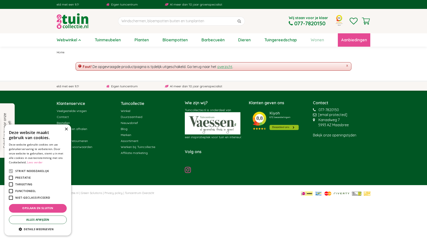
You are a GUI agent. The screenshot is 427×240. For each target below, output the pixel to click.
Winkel (125, 111)
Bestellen (63, 123)
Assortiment (129, 141)
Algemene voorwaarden (74, 147)
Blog (124, 129)
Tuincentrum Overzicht (139, 193)
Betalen (62, 135)
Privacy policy (114, 193)
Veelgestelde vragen (72, 111)
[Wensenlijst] (353, 21)
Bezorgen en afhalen (72, 129)
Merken (126, 135)
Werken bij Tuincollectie (138, 147)
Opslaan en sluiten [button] (37, 208)
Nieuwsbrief (129, 123)
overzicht (224, 66)
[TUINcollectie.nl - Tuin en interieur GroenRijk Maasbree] (72, 21)
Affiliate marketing (134, 153)
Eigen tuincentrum (120, 4)
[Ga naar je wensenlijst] (353, 21)
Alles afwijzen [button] (37, 220)
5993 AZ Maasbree (333, 125)
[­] (189, 169)
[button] (38, 229)
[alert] (37, 180)
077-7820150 (328, 110)
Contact (63, 117)
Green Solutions (91, 193)
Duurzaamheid (131, 117)
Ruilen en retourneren (72, 141)
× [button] (66, 129)
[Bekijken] (365, 21)
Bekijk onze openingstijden (334, 135)
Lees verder (34, 162)
